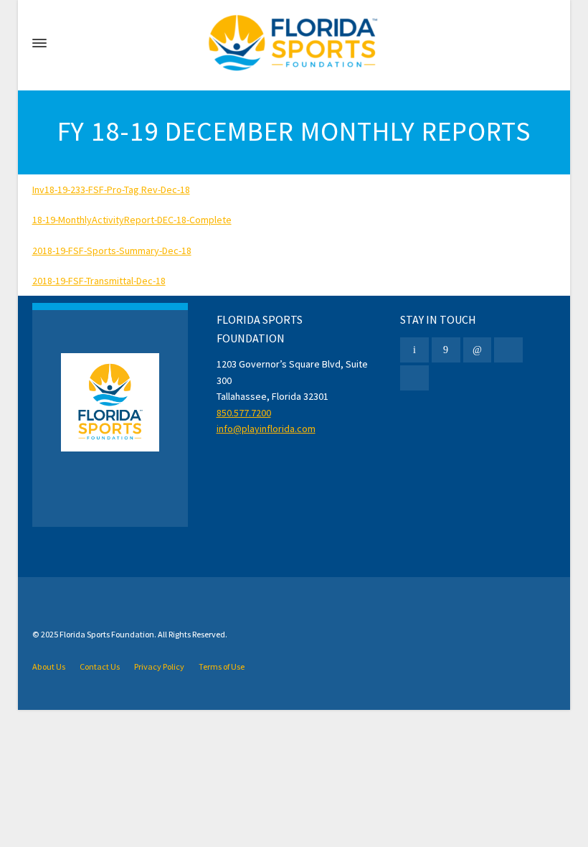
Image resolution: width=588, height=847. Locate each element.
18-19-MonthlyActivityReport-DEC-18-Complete (132, 219)
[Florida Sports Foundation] (294, 43)
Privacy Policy (159, 666)
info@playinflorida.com (266, 428)
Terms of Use (222, 666)
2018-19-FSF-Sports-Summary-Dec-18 (111, 250)
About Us (48, 666)
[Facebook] (446, 349)
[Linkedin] (477, 349)
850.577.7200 (244, 412)
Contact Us (100, 666)
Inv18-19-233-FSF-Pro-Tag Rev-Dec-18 (111, 189)
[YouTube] (414, 377)
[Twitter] (414, 349)
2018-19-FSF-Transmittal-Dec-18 (99, 280)
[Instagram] (508, 349)
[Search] (546, 43)
